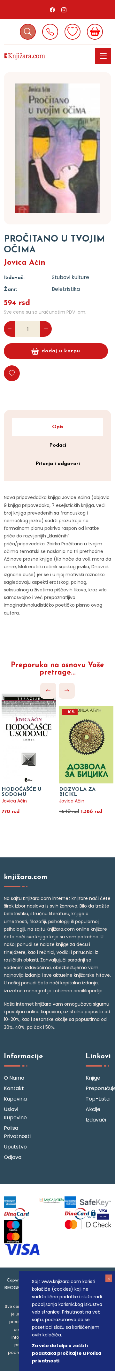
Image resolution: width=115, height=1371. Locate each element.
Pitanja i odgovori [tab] (57, 463)
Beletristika (66, 289)
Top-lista (98, 1098)
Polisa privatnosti (16, 1132)
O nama (14, 1077)
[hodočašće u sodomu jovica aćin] (29, 738)
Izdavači (96, 1119)
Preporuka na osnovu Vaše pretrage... (57, 669)
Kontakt (14, 1088)
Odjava (12, 1157)
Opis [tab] (57, 426)
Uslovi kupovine (15, 1113)
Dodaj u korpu (61, 351)
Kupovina (15, 1098)
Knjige (93, 1077)
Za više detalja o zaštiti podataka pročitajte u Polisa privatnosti (66, 1353)
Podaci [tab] (57, 445)
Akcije (93, 1109)
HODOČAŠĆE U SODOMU (22, 792)
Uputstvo (15, 1146)
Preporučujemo (98, 1088)
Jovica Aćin (24, 263)
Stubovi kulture (70, 277)
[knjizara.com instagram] (63, 9)
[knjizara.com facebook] (52, 9)
